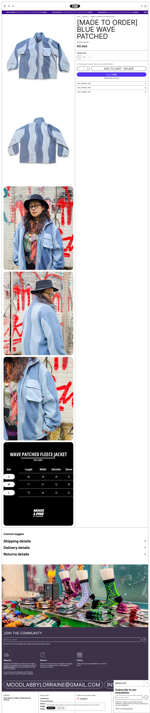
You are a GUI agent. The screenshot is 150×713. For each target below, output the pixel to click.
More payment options (111, 78)
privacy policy (127, 708)
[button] (9, 6)
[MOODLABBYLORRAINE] (75, 6)
